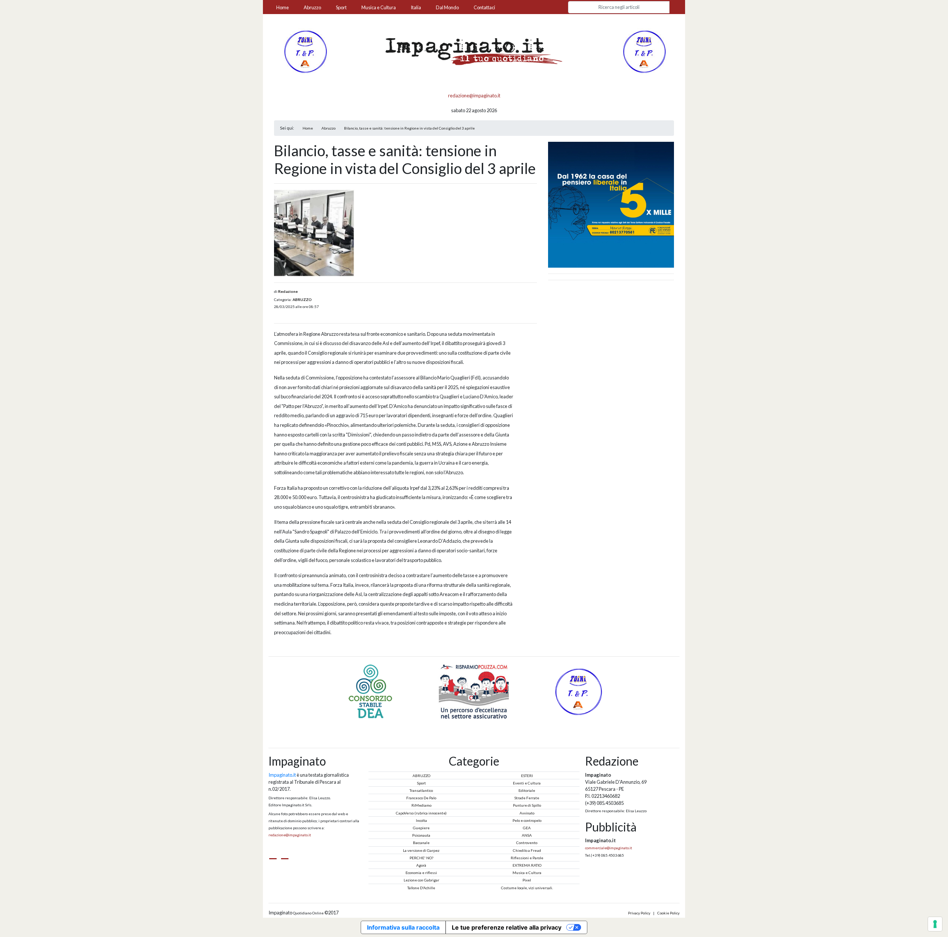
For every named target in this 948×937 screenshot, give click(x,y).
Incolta (421, 820)
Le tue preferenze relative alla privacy (506, 927)
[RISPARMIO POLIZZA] (371, 691)
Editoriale (526, 790)
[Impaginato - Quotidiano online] (474, 51)
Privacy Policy (639, 913)
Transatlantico (421, 790)
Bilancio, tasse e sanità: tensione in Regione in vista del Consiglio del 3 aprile (409, 128)
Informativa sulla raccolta (403, 927)
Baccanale (421, 842)
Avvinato (527, 813)
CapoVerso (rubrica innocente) (421, 813)
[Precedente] (465, 724)
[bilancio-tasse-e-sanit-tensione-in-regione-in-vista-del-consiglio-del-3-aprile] (314, 233)
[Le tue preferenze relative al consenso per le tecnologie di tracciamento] (935, 924)
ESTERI (527, 775)
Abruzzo (312, 7)
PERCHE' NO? (421, 858)
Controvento (526, 842)
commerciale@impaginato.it (608, 848)
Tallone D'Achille (421, 888)
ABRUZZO (302, 299)
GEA (527, 828)
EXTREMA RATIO (527, 865)
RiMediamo (421, 805)
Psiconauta (421, 835)
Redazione (288, 291)
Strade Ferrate (526, 798)
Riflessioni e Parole (527, 858)
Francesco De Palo (421, 798)
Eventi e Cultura (527, 783)
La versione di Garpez (421, 850)
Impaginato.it (282, 775)
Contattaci (484, 7)
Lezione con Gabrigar (421, 880)
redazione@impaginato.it (474, 95)
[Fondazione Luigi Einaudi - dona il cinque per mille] (611, 204)
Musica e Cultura (378, 7)
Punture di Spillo (527, 805)
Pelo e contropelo (527, 820)
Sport (341, 7)
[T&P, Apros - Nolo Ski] (643, 50)
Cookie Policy (668, 913)
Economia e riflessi (421, 872)
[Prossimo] (483, 724)
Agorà (421, 865)
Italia (416, 7)
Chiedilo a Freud (527, 850)
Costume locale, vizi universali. (527, 888)
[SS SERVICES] (577, 691)
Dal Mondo (447, 7)
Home (282, 7)
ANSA (527, 835)
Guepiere (421, 828)
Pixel (527, 880)
